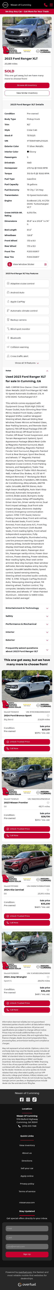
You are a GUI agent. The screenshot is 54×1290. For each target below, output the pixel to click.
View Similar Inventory (27, 93)
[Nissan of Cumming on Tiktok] (33, 1099)
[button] (45, 5)
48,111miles (44, 806)
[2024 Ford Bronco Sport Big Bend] (27, 689)
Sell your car (27, 1168)
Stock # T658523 (11, 799)
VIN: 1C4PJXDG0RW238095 (38, 973)
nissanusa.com (27, 1202)
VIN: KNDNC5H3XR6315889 (38, 886)
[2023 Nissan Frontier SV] (27, 776)
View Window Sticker (23, 264)
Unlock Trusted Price (20, 742)
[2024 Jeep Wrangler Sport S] (27, 951)
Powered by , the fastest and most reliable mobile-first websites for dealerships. (27, 1275)
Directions (27, 1161)
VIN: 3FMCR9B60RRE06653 (38, 712)
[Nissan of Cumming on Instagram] (27, 1099)
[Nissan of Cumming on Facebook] (20, 1099)
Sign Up (27, 1254)
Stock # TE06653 (11, 712)
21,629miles (44, 719)
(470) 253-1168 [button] (29, 1126)
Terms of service (27, 1191)
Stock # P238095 (11, 973)
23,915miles (44, 893)
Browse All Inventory (27, 85)
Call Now (14, 748)
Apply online (27, 1176)
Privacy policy (27, 1184)
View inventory (27, 1145)
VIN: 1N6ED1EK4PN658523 (39, 799)
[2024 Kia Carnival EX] (27, 863)
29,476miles (44, 981)
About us (27, 1153)
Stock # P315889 (11, 886)
